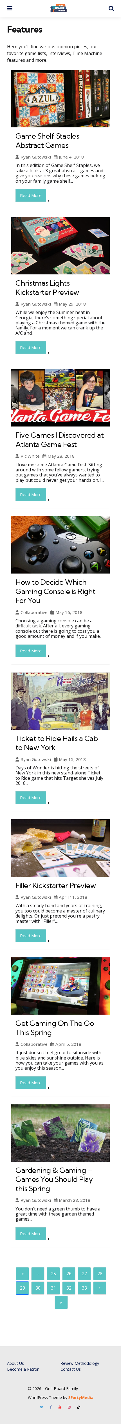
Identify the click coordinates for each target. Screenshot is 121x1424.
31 (53, 1288)
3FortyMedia (80, 1397)
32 (68, 1288)
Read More (31, 195)
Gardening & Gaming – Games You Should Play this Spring (54, 1179)
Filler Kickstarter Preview (55, 885)
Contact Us (70, 1369)
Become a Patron (23, 1369)
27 (84, 1274)
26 (68, 1274)
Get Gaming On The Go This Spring (54, 1028)
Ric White (30, 456)
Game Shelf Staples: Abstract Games (48, 140)
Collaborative (34, 612)
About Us (15, 1363)
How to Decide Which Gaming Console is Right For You (55, 591)
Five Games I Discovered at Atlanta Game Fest (59, 439)
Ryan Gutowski (36, 157)
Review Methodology (79, 1363)
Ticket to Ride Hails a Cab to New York (56, 743)
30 (38, 1288)
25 (53, 1274)
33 (84, 1288)
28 (99, 1274)
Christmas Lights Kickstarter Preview (47, 287)
